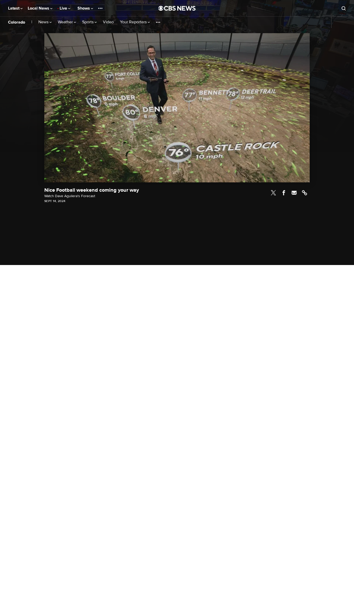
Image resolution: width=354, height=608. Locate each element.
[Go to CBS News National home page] (177, 8)
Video (108, 22)
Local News (39, 8)
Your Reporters (134, 22)
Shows (84, 8)
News (43, 22)
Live (64, 8)
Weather (66, 22)
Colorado (16, 22)
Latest (14, 8)
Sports (88, 22)
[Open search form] (343, 8)
